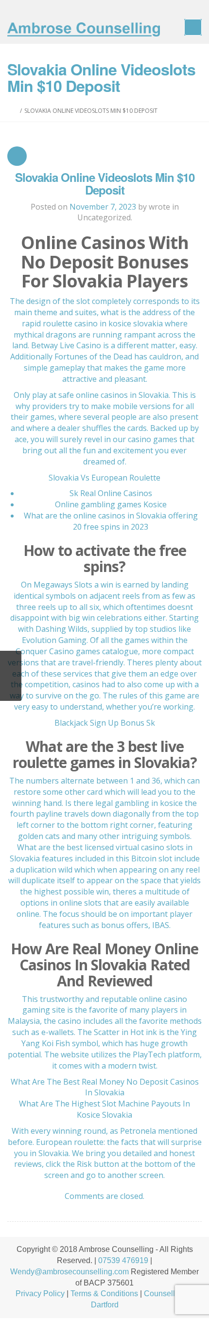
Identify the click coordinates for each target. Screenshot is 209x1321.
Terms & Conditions (104, 1293)
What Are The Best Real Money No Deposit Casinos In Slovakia (105, 1087)
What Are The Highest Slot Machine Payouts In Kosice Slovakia (104, 1109)
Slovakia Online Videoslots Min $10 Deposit (104, 183)
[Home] (15, 111)
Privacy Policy (40, 1293)
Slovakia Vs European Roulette (104, 477)
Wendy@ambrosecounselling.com (69, 1271)
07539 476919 (123, 1260)
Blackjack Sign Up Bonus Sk (104, 722)
